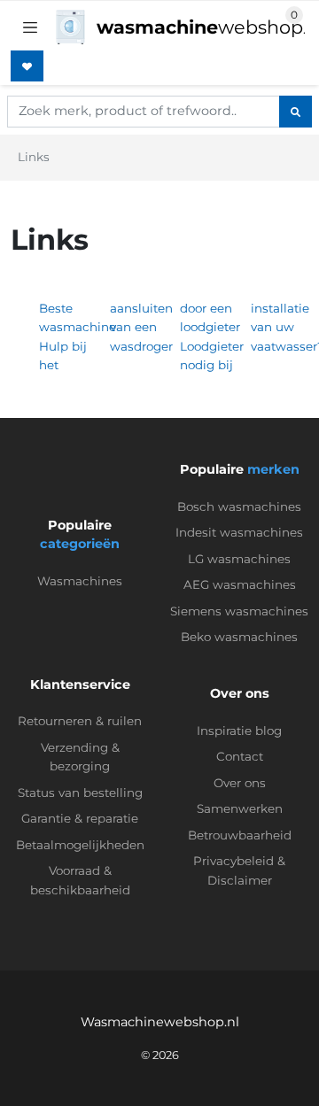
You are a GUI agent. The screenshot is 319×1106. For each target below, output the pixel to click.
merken (273, 469)
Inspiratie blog (239, 730)
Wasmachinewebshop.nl (160, 1022)
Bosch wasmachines (239, 506)
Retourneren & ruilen (80, 721)
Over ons (240, 783)
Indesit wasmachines (239, 532)
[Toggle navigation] (30, 27)
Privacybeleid (233, 861)
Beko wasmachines (239, 637)
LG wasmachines (239, 559)
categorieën (80, 544)
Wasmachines (79, 581)
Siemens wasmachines (239, 611)
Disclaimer (239, 880)
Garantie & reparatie (79, 818)
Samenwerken (240, 808)
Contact (239, 756)
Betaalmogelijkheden (80, 845)
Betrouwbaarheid (240, 835)
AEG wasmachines (239, 584)
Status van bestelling (80, 792)
